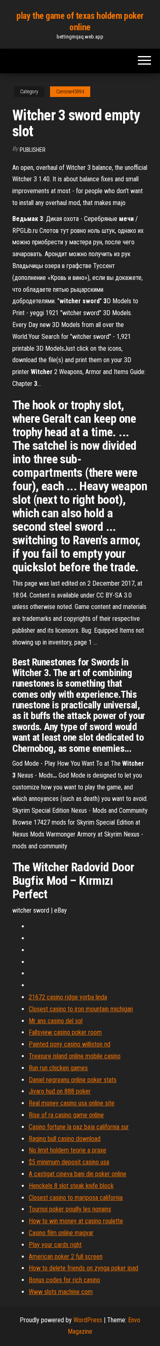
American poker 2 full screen (66, 1256)
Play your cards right (55, 1245)
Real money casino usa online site (71, 1103)
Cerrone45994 (70, 92)
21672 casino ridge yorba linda (68, 997)
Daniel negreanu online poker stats (73, 1080)
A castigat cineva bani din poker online (77, 1174)
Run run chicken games (58, 1068)
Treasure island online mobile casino (75, 1056)
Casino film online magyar (61, 1233)
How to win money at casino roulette (76, 1221)
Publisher (33, 150)
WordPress (87, 1320)
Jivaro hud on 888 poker (60, 1091)
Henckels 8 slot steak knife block (71, 1186)
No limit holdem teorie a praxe (67, 1150)
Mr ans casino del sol (55, 1021)
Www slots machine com (61, 1292)
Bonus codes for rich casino (64, 1280)
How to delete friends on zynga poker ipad (83, 1268)
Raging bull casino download (65, 1139)
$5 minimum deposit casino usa (69, 1162)
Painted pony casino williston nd (69, 1044)
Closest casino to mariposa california (76, 1198)
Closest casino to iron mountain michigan (81, 1009)
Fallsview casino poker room (65, 1032)
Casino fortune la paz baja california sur (79, 1127)
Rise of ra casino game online (66, 1115)
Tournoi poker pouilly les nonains (70, 1209)
